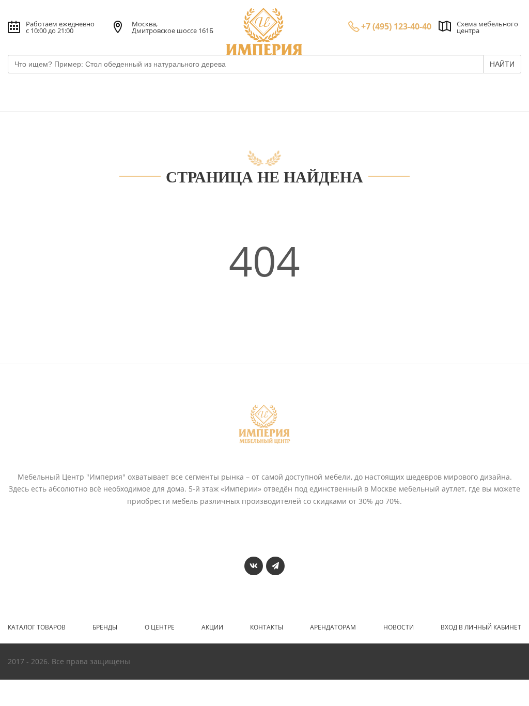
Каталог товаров (37, 627)
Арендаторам (333, 627)
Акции (212, 627)
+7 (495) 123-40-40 (396, 26)
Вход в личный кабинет (481, 627)
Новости (398, 627)
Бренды (104, 627)
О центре (160, 627)
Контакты (266, 627)
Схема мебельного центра (487, 27)
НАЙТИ (502, 64)
